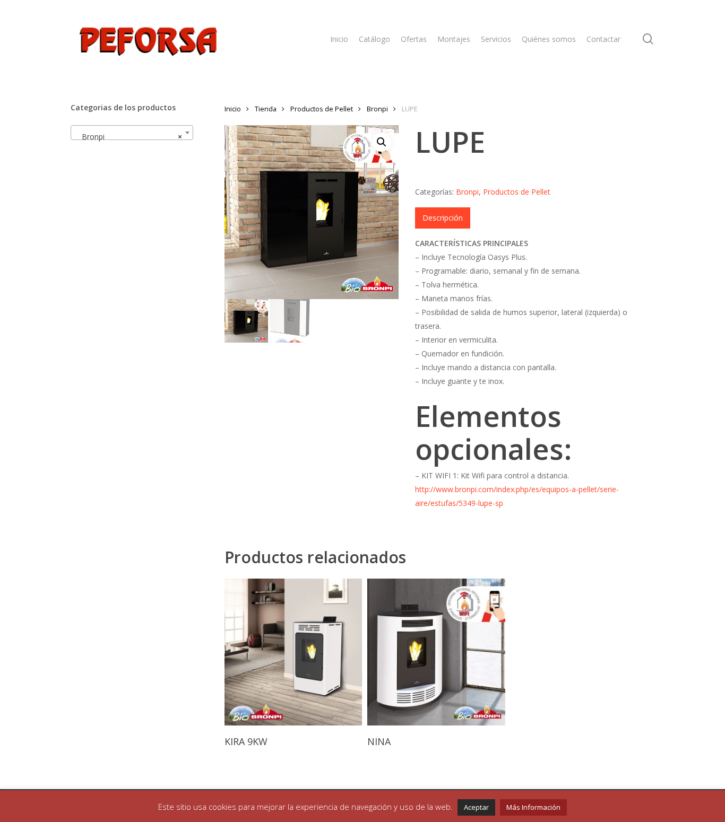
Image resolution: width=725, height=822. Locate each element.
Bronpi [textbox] (128, 137)
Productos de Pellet (321, 108)
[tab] (442, 218)
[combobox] (132, 132)
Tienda (266, 108)
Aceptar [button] (476, 807)
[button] (381, 142)
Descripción (442, 218)
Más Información (533, 807)
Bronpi (377, 108)
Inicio (233, 108)
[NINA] (436, 652)
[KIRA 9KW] (293, 652)
